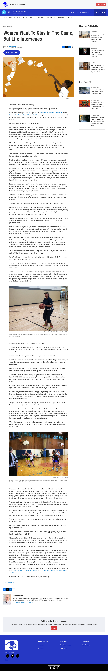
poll (30, 113)
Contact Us (41, 645)
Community (61, 17)
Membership (41, 648)
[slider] (11, 12)
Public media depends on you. (54, 621)
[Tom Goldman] (7, 599)
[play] (3, 12)
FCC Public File (64, 648)
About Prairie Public (43, 641)
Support (50, 17)
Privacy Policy (86, 641)
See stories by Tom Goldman (23, 603)
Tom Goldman (12, 46)
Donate (102, 4)
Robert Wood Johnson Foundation (51, 113)
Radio (31, 17)
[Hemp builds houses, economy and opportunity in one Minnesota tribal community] (84, 34)
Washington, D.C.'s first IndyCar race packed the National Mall (97, 91)
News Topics (21, 17)
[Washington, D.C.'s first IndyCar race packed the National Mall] (84, 90)
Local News (94, 31)
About (11, 17)
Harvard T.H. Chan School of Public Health (23, 115)
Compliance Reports (65, 645)
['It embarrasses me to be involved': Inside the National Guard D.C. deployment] (84, 103)
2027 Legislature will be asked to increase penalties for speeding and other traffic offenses (98, 69)
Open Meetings (86, 645)
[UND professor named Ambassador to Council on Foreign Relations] (84, 51)
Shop (70, 17)
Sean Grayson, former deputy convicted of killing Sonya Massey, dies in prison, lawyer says (97, 121)
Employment (63, 641)
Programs (40, 17)
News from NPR (7, 26)
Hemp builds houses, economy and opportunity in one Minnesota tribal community (97, 37)
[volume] (8, 12)
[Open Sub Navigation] (6, 17)
